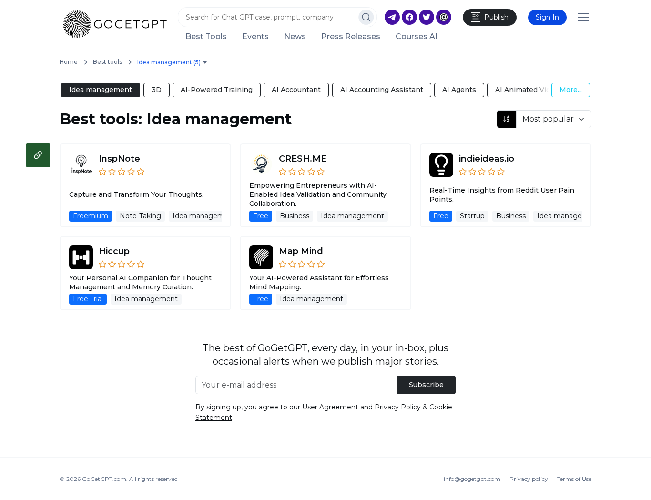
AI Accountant (296, 89)
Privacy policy (528, 478)
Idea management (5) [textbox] (169, 62)
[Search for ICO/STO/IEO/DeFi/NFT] (366, 17)
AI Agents (459, 89)
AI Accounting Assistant (381, 89)
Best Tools (206, 37)
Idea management (100, 89)
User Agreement (330, 407)
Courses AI (416, 37)
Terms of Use (574, 478)
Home (69, 61)
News (295, 37)
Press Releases (350, 37)
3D (157, 89)
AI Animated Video (527, 89)
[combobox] (173, 63)
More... (570, 89)
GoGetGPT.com (104, 478)
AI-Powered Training (217, 89)
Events (255, 37)
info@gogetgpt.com (472, 478)
